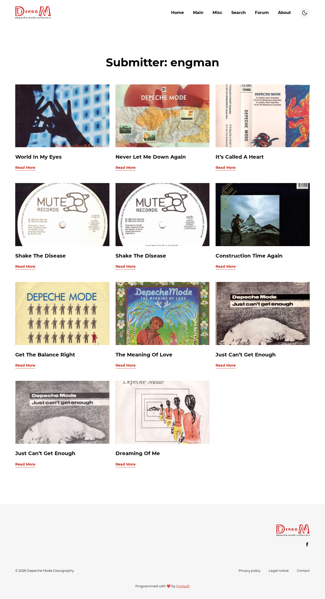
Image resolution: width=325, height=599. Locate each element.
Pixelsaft (183, 586)
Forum (262, 12)
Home (177, 12)
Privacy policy (250, 571)
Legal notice (279, 571)
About (284, 12)
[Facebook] (307, 544)
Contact (303, 571)
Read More (25, 167)
